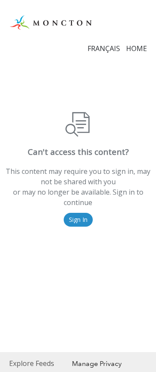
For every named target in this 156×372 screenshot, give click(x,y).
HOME (136, 48)
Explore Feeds (31, 363)
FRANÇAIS (104, 48)
